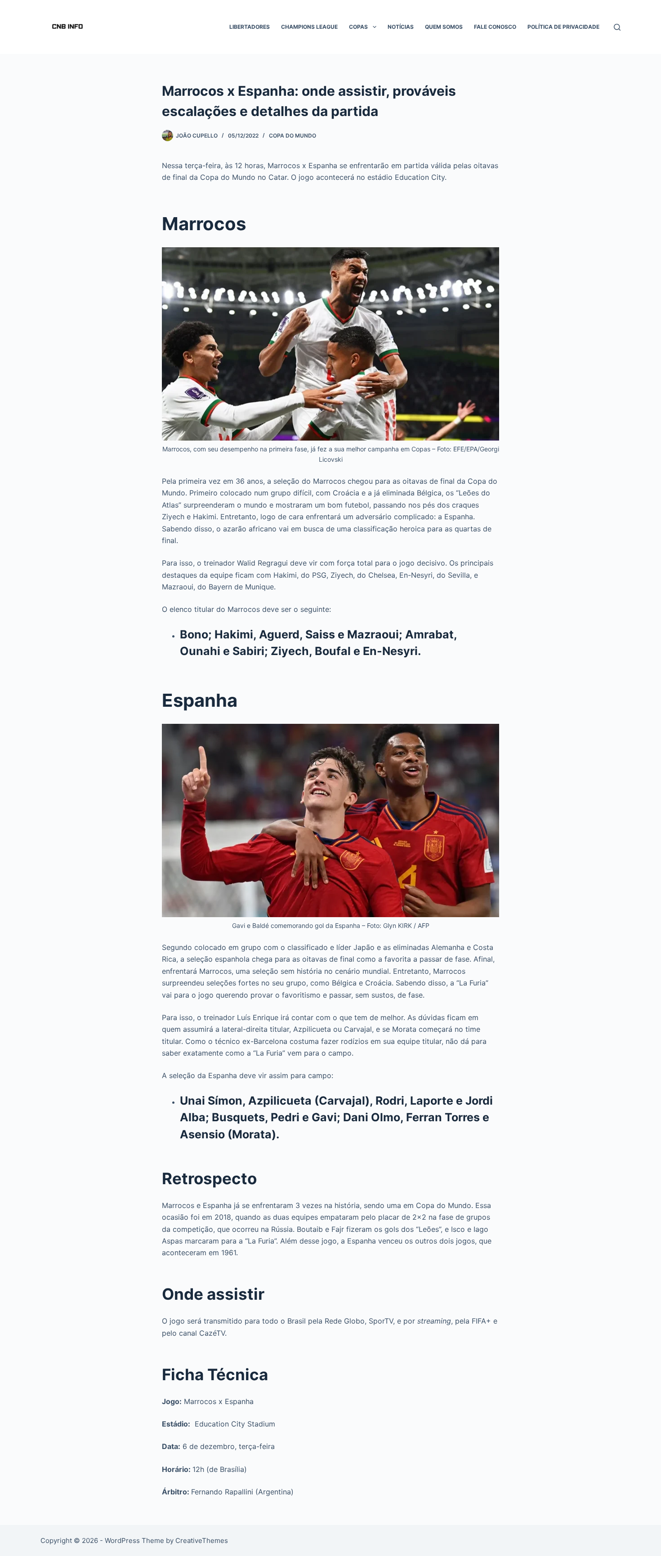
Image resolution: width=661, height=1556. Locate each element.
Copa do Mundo (292, 135)
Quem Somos (444, 26)
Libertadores (249, 26)
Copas (358, 26)
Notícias (401, 26)
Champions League (309, 26)
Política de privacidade (563, 26)
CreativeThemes (201, 1540)
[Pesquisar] (617, 27)
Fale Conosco (495, 26)
